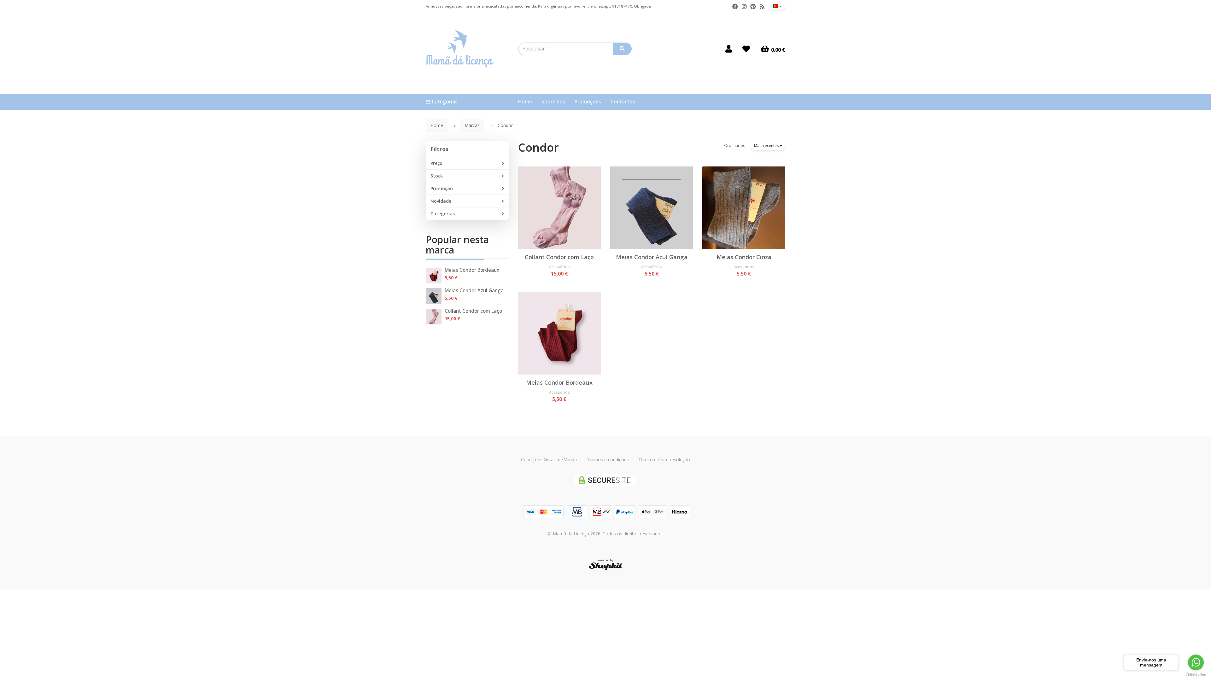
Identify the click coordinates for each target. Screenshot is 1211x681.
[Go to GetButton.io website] (1196, 674)
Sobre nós (553, 101)
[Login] (728, 49)
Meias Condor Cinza (744, 257)
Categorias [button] (442, 214)
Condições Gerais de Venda (549, 460)
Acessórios (559, 266)
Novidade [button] (440, 201)
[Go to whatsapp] (1196, 662)
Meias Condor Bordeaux (472, 270)
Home (525, 101)
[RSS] (762, 6)
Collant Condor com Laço (473, 311)
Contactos (623, 101)
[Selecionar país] (777, 6)
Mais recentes (767, 145)
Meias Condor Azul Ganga (474, 290)
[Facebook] (735, 6)
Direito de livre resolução (664, 460)
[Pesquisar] (622, 49)
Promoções (588, 101)
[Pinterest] (753, 6)
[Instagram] (744, 6)
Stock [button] (436, 176)
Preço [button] (436, 163)
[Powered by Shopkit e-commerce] (605, 566)
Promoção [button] (441, 188)
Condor (538, 147)
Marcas (472, 125)
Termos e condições (608, 460)
